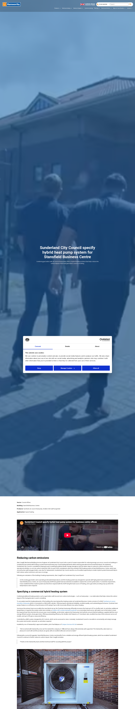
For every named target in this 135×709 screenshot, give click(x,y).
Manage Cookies (66, 368)
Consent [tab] (38, 346)
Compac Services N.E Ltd (69, 624)
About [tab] (97, 346)
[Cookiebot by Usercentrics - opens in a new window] (101, 339)
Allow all (96, 368)
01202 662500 (103, 4)
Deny (39, 368)
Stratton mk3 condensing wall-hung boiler (64, 610)
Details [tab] (67, 346)
